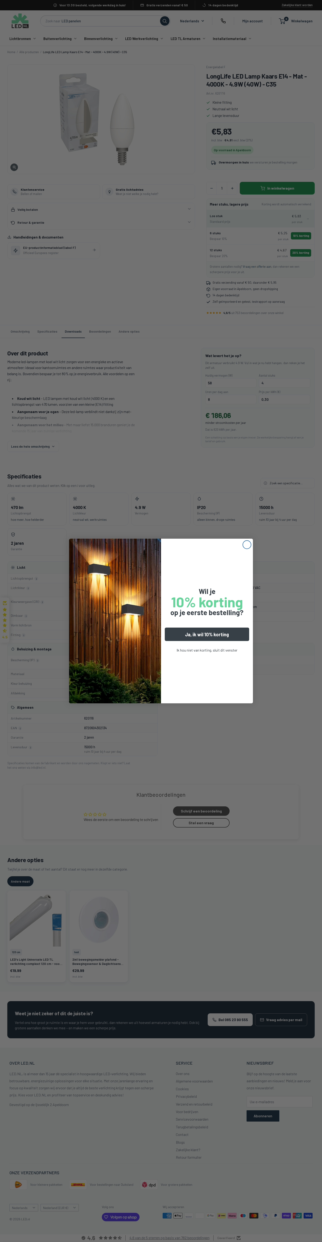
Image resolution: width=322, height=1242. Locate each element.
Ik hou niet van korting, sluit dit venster (207, 650)
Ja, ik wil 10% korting (207, 634)
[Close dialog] (247, 545)
